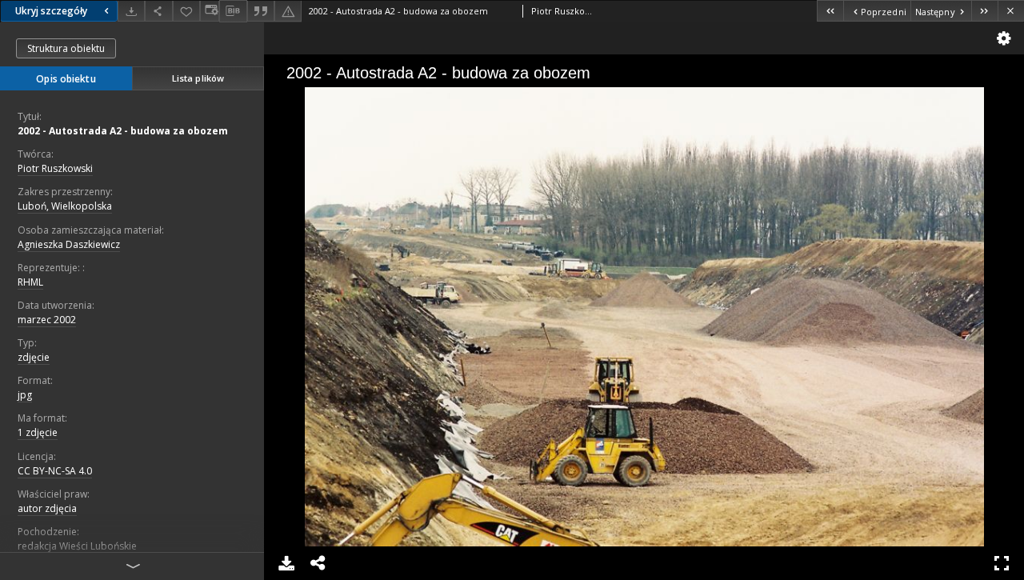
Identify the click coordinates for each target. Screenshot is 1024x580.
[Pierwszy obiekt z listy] (830, 11)
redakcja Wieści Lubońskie (77, 546)
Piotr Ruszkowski (55, 168)
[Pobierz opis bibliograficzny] (232, 11)
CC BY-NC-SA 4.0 (55, 471)
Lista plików (198, 78)
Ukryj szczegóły (51, 11)
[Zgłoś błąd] (288, 11)
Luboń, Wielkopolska (65, 206)
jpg (25, 395)
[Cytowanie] (260, 11)
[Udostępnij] (158, 11)
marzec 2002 (47, 319)
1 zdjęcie (38, 432)
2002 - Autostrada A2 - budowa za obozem (123, 131)
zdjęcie (34, 357)
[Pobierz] (131, 11)
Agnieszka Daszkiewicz (69, 244)
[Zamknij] (1011, 11)
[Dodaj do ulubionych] (186, 11)
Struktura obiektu (66, 48)
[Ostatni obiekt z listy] (984, 11)
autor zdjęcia (47, 508)
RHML (30, 282)
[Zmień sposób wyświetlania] (209, 11)
